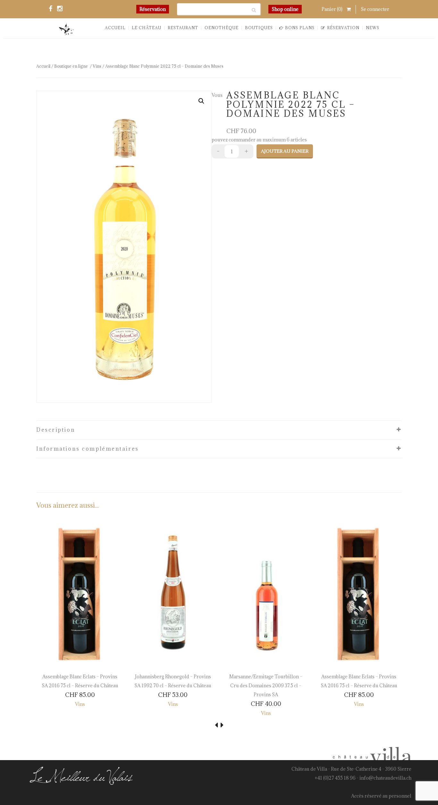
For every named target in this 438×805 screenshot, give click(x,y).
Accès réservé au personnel (381, 796)
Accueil (43, 66)
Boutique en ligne (71, 66)
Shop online (285, 9)
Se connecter (375, 9)
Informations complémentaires (87, 448)
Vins (97, 66)
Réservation (152, 9)
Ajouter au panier (284, 151)
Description (55, 429)
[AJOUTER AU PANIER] (46, 655)
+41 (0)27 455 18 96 (335, 778)
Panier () (332, 9)
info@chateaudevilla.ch (385, 778)
